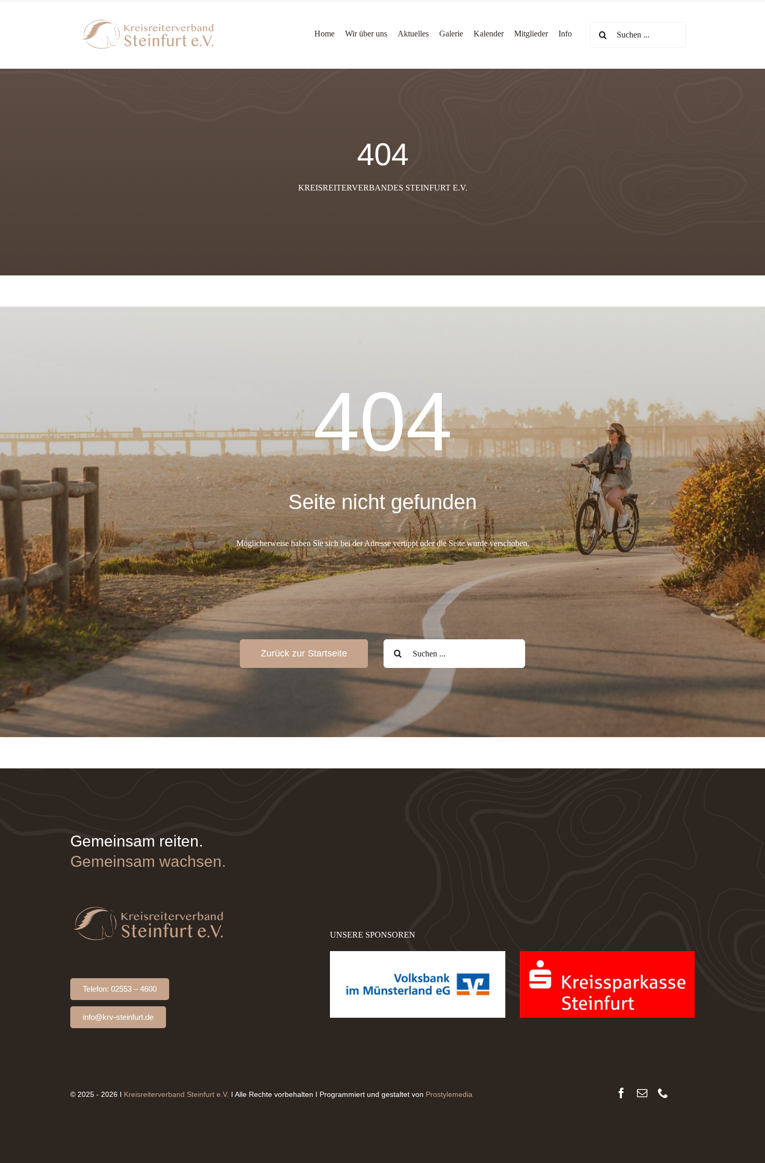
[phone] (663, 1093)
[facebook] (621, 1093)
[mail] (642, 1093)
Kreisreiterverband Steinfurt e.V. (176, 1094)
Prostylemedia (449, 1094)
